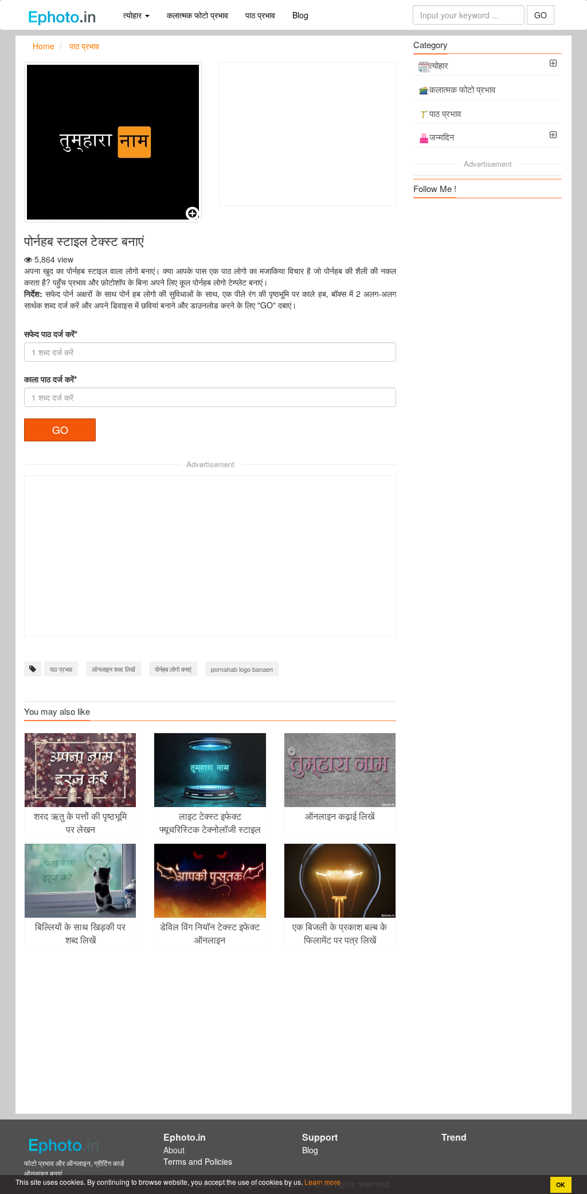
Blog (300, 15)
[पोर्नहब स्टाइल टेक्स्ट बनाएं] (113, 142)
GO (540, 15)
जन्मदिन (442, 137)
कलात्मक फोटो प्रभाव (197, 15)
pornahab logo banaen (242, 669)
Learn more (322, 1182)
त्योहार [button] (133, 15)
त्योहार (438, 65)
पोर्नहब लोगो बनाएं (173, 669)
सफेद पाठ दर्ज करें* (50, 333)
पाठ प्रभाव (260, 15)
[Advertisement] (308, 134)
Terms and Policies (197, 1161)
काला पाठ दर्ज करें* (50, 379)
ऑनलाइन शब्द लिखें (113, 669)
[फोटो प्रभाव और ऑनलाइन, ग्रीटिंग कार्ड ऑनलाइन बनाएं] (65, 15)
